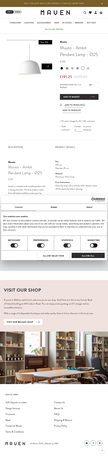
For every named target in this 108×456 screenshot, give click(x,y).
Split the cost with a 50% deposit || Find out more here (54, 3)
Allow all (88, 256)
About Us (58, 408)
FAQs (57, 414)
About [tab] (89, 207)
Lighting (29, 22)
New (56, 22)
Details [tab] (54, 207)
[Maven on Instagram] (86, 444)
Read (8, 420)
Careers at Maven (14, 426)
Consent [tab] (19, 207)
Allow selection (53, 256)
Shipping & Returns (63, 420)
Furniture (15, 22)
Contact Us (59, 402)
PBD (56, 443)
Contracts (10, 414)
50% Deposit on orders (16, 402)
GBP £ (9, 12)
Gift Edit (91, 22)
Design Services (13, 408)
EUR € (17, 12)
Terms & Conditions (15, 431)
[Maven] (55, 12)
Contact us (77, 128)
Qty (90, 85)
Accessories (44, 22)
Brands (79, 22)
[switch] (41, 245)
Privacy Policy (60, 426)
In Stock (67, 22)
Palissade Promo (54, 29)
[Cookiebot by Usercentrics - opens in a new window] (93, 200)
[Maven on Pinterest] (99, 444)
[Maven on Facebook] (93, 444)
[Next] (47, 66)
